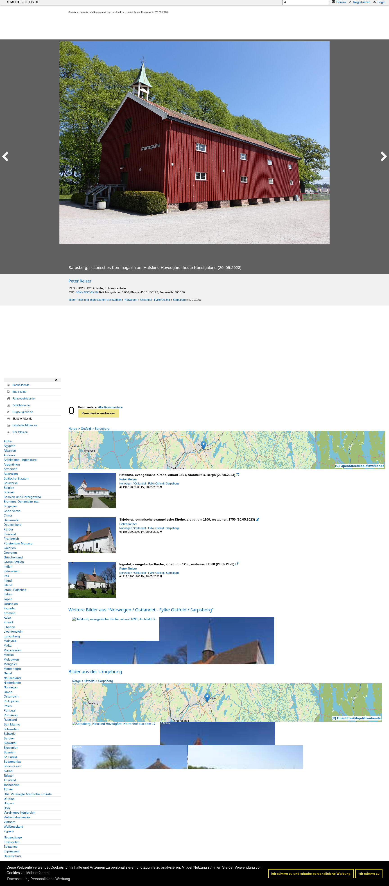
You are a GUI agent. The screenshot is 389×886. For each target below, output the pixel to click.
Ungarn (9, 803)
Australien (11, 473)
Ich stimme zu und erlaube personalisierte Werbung (311, 873)
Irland (8, 580)
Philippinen (11, 701)
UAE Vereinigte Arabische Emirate (28, 794)
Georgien (10, 552)
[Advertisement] (150, 27)
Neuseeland (12, 678)
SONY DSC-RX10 (87, 292)
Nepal (8, 673)
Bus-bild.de (19, 391)
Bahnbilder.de (20, 385)
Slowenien (11, 747)
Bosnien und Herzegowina (22, 497)
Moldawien (11, 659)
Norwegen (130, 299)
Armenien (10, 469)
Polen (8, 706)
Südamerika (12, 761)
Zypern (9, 831)
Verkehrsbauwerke (17, 817)
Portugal (10, 710)
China (8, 515)
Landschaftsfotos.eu (24, 425)
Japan (8, 599)
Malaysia (10, 641)
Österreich (11, 696)
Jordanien (11, 604)
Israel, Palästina (15, 590)
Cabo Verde (12, 511)
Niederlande (12, 682)
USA (7, 808)
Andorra (9, 455)
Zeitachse (11, 846)
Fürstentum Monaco (18, 543)
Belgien (9, 487)
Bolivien (9, 492)
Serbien (9, 738)
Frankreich (11, 538)
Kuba (7, 617)
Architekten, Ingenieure (20, 459)
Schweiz (9, 733)
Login (381, 2)
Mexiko (9, 654)
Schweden (11, 729)
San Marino (12, 724)
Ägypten (9, 446)
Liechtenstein (13, 631)
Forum (341, 2)
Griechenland (13, 557)
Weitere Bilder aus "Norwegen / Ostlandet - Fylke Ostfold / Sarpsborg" (141, 610)
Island (8, 585)
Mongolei (10, 664)
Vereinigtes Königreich (19, 812)
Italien (8, 594)
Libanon (9, 627)
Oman (8, 692)
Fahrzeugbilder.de (23, 398)
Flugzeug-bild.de (22, 412)
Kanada (9, 608)
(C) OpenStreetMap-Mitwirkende (359, 466)
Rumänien (11, 715)
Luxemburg (12, 636)
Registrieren (361, 2)
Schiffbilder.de (21, 405)
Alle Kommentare (110, 407)
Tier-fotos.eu (20, 432)
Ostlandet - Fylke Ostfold (155, 299)
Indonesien (11, 571)
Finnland (10, 534)
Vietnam (9, 822)
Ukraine (9, 799)
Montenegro (12, 668)
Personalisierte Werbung (50, 879)
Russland (10, 719)
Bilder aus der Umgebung (95, 671)
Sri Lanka (10, 757)
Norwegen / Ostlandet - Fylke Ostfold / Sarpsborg (149, 483)
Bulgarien (10, 506)
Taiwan (9, 775)
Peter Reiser (79, 281)
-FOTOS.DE (23, 2)
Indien (8, 566)
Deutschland (12, 524)
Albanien (10, 450)
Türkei (8, 789)
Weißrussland (13, 826)
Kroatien (10, 613)
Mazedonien (12, 650)
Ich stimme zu (369, 873)
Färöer (8, 529)
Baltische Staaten (16, 478)
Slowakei (10, 743)
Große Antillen (14, 562)
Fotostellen (11, 842)
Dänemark (11, 520)
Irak (6, 576)
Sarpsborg (179, 299)
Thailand (10, 780)
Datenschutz (12, 856)
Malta (7, 645)
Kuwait (8, 622)
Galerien (10, 548)
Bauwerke (11, 483)
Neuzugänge (13, 837)
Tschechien (12, 785)
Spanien (9, 752)
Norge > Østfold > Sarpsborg (88, 428)
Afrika (8, 441)
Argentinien (12, 464)
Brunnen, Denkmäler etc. (21, 501)
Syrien (8, 771)
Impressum (12, 851)
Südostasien (12, 766)
